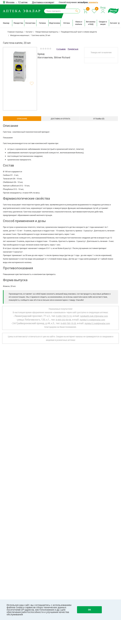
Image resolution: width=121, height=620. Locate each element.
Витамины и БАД (90, 22)
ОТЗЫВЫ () (98, 118)
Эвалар (6, 23)
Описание (22, 118)
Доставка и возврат (43, 2)
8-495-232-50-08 (63, 319)
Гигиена (42, 23)
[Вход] (103, 10)
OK (89, 609)
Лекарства (18, 23)
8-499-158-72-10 (64, 316)
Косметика (30, 23)
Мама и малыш (78, 22)
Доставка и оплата (60, 118)
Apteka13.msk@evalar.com (92, 319)
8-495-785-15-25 (68, 323)
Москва (10, 2)
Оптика (66, 23)
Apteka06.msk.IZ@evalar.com (94, 316)
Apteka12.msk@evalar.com (97, 323)
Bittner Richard (62, 57)
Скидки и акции (103, 22)
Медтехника (54, 23)
